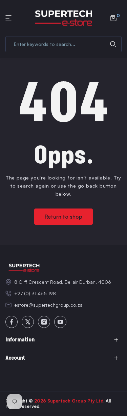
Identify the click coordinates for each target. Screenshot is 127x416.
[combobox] (63, 44)
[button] (9, 18)
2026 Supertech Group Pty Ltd (68, 401)
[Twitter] (28, 322)
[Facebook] (11, 322)
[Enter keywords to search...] (113, 44)
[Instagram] (44, 322)
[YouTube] (60, 322)
